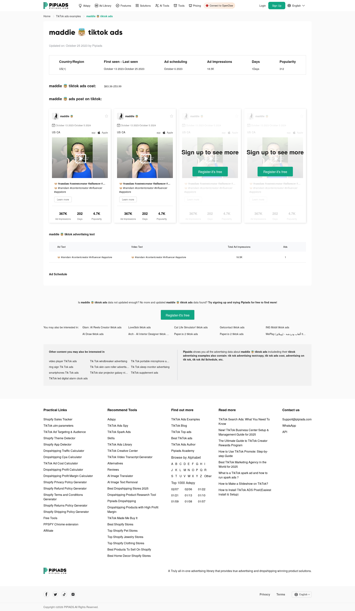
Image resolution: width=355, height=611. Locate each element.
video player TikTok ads (63, 361)
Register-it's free (210, 171)
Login (262, 5)
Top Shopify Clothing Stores (125, 543)
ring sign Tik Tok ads (61, 367)
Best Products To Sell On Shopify (129, 549)
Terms (280, 594)
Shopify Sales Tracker (57, 419)
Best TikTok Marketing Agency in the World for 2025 (242, 464)
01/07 (201, 501)
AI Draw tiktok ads (93, 334)
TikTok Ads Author (183, 444)
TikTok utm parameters (58, 425)
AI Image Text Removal (122, 482)
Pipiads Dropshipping (121, 501)
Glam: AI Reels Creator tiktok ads (101, 327)
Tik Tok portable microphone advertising (151, 361)
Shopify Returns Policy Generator (65, 505)
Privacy (265, 594)
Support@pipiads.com (297, 419)
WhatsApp (289, 425)
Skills (111, 438)
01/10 (201, 495)
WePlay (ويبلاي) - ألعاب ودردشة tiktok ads (289, 334)
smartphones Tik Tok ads (64, 372)
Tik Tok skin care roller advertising (110, 367)
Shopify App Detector (57, 444)
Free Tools (50, 518)
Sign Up (276, 5)
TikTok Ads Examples (185, 419)
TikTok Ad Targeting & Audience (64, 432)
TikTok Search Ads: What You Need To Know (244, 421)
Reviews (113, 469)
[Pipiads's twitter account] (55, 594)
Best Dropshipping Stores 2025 (127, 488)
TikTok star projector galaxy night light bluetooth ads (110, 372)
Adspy (111, 419)
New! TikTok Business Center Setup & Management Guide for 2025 (244, 432)
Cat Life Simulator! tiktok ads (191, 327)
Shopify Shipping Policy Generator (66, 512)
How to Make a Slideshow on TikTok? (243, 483)
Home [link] (47, 16)
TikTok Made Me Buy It (122, 518)
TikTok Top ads (181, 432)
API (284, 432)
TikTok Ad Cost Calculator (60, 463)
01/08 (188, 501)
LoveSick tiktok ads (139, 327)
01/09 (175, 501)
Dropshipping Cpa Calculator (62, 457)
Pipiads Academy (182, 450)
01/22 (201, 489)
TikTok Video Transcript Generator (129, 457)
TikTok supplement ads (144, 372)
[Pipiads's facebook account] (46, 594)
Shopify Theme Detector (59, 438)
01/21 (175, 495)
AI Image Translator (120, 476)
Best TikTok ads (181, 438)
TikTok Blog (179, 425)
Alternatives (115, 463)
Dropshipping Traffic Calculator (63, 450)
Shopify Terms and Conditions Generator (63, 496)
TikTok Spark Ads (119, 432)
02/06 (188, 489)
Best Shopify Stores (120, 524)
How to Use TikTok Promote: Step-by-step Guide (243, 453)
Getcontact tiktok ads (232, 327)
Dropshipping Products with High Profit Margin (132, 509)
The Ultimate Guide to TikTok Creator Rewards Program (243, 443)
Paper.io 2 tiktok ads (186, 334)
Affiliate (48, 530)
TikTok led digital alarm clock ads (68, 378)
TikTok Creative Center (122, 450)
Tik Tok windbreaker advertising (108, 361)
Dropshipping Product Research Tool (131, 494)
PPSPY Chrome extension (60, 524)
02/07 (175, 489)
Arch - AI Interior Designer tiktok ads (149, 334)
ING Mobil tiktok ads (277, 327)
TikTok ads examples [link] (69, 16)
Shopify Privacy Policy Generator (65, 482)
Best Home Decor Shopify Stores (129, 556)
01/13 (188, 495)
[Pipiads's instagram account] (73, 594)
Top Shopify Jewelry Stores (125, 537)
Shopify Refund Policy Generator (65, 488)
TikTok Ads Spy (117, 425)
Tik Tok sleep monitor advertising (150, 367)
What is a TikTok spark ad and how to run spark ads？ (243, 475)
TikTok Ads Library (119, 444)
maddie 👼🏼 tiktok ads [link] (99, 16)
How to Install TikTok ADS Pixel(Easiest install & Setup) (245, 492)
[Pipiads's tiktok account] (64, 594)
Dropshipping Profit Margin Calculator (68, 476)
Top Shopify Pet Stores (122, 530)
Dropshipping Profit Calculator (63, 469)
